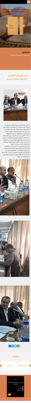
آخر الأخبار (25, 52)
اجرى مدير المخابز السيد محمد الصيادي (20, 55)
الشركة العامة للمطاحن (22, 365)
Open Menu (29, 2)
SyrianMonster (8, 398)
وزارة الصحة (8, 365)
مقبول (20, 388)
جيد (21, 386)
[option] (15, 26)
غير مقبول (19, 390)
